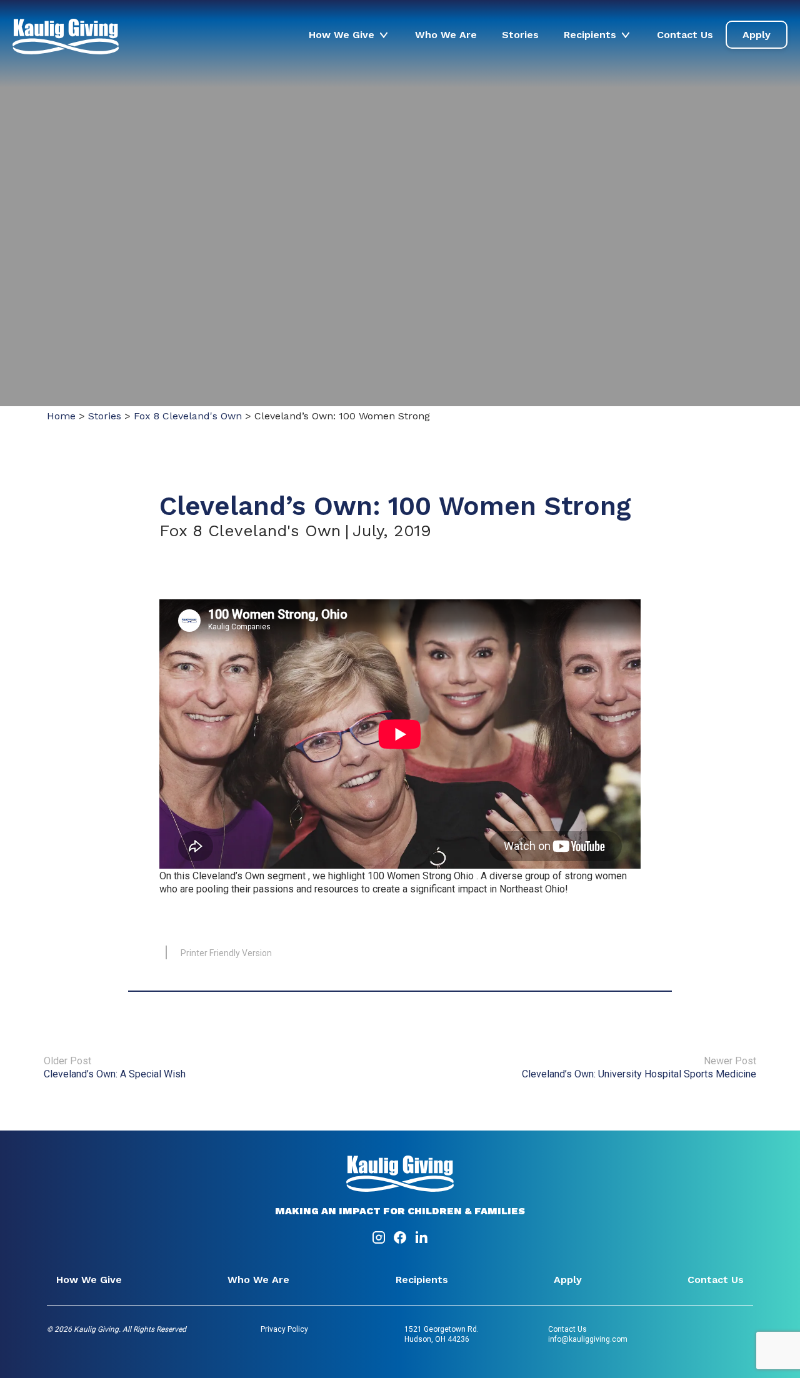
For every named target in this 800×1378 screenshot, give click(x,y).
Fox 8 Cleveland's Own (188, 416)
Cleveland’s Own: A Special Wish (115, 1074)
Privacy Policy (284, 1329)
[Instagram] (380, 1241)
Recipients (590, 35)
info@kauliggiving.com (588, 1339)
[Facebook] (401, 1241)
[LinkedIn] (421, 1241)
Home (61, 416)
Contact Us (685, 35)
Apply (756, 35)
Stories (520, 35)
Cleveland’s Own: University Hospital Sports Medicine (639, 1074)
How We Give (341, 35)
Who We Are (446, 35)
